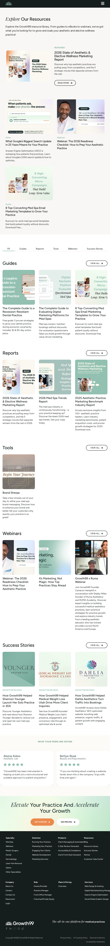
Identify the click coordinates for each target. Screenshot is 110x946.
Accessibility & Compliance (69, 850)
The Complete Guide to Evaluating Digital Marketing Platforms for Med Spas (54, 313)
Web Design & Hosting (94, 886)
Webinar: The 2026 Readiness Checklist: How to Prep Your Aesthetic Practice (80, 145)
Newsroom (10, 899)
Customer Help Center (93, 859)
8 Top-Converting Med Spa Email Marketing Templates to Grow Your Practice (27, 211)
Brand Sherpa (11, 492)
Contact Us (10, 895)
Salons (8, 868)
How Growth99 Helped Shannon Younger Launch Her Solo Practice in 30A (18, 701)
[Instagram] (19, 928)
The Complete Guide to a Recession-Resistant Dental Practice (18, 312)
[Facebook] (7, 928)
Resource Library (91, 846)
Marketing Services (40, 859)
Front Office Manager (43, 895)
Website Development (41, 855)
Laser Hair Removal (14, 863)
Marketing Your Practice (42, 846)
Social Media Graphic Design (97, 899)
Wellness (9, 846)
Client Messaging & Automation (71, 842)
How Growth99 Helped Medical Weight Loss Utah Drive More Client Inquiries (53, 701)
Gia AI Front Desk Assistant (69, 855)
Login (8, 903)
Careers (9, 890)
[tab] (9, 248)
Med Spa (9, 842)
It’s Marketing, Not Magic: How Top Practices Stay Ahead (52, 582)
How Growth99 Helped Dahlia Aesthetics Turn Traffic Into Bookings (90, 699)
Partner (87, 855)
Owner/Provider (40, 886)
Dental (8, 855)
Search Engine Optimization (96, 895)
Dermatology (11, 859)
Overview (62, 886)
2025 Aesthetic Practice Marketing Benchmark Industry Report (90, 401)
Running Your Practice (41, 842)
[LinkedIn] (10, 928)
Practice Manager (41, 890)
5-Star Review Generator (68, 846)
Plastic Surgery (12, 850)
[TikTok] (23, 928)
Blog (86, 842)
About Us (9, 886)
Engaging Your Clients (41, 850)
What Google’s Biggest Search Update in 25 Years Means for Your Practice (29, 143)
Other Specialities (13, 872)
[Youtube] (14, 928)
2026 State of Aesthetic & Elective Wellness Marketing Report (18, 401)
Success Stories (91, 850)
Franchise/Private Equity (44, 899)
